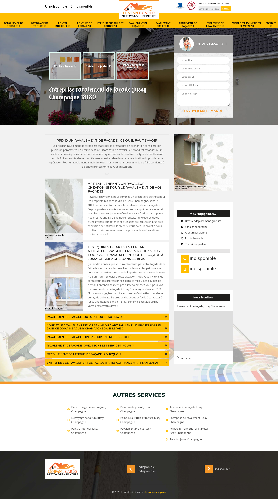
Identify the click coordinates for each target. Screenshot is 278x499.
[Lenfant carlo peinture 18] (139, 9)
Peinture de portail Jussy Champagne (135, 409)
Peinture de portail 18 (84, 24)
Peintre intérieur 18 (62, 24)
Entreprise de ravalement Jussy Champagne (188, 420)
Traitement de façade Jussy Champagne (186, 409)
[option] (65, 66)
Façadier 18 (270, 24)
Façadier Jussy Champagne (186, 439)
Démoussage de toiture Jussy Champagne (89, 409)
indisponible (57, 6)
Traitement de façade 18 (188, 24)
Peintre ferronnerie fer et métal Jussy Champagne (189, 431)
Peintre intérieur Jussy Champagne (84, 431)
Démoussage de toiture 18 (13, 24)
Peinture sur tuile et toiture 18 (110, 24)
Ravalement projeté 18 (163, 24)
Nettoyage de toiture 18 (39, 24)
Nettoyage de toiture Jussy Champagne (87, 420)
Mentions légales (155, 492)
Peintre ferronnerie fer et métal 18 (247, 24)
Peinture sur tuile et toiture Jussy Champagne (140, 420)
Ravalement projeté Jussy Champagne (135, 431)
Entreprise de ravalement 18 (215, 24)
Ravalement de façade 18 (138, 24)
